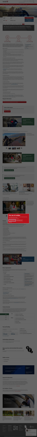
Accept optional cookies (12, 220)
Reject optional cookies (19, 220)
